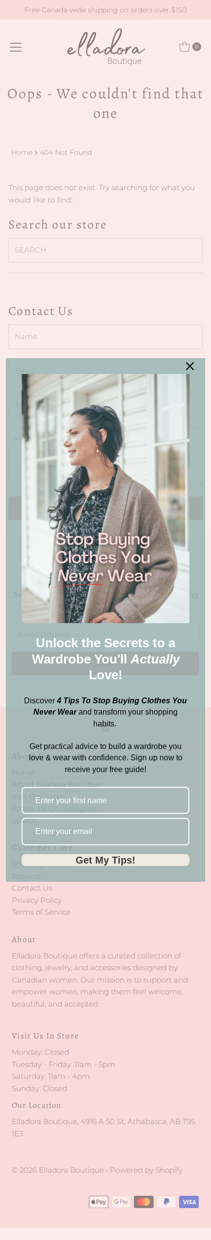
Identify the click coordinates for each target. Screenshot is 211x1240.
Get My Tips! (105, 860)
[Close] (190, 366)
